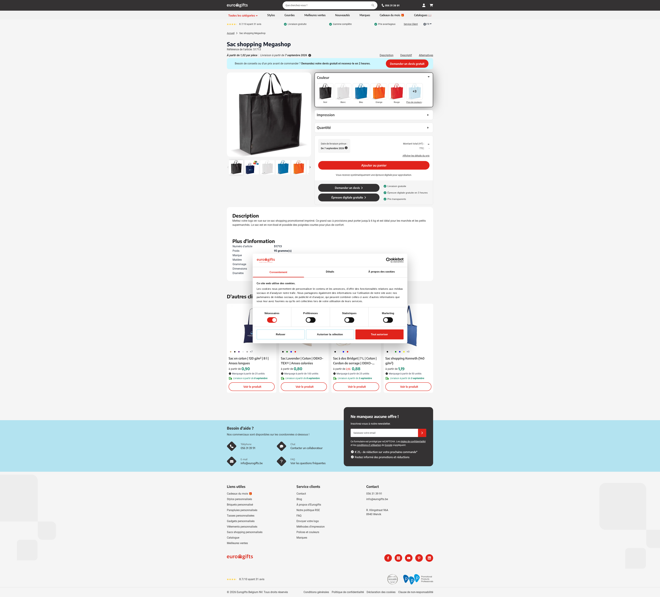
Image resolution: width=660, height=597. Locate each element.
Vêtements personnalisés (242, 526)
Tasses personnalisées (240, 515)
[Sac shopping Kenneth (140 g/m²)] (408, 325)
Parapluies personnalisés (242, 510)
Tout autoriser (379, 334)
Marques (301, 537)
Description (386, 55)
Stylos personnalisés (239, 499)
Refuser (280, 334)
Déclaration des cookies (381, 592)
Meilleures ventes (237, 543)
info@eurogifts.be (377, 499)
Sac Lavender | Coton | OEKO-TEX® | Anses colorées (302, 360)
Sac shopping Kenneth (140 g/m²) (405, 360)
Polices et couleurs (307, 532)
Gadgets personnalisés (241, 521)
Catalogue (233, 537)
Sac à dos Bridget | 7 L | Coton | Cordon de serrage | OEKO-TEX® (355, 361)
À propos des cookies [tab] (381, 271)
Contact (301, 493)
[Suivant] (308, 116)
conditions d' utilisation (369, 445)
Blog (299, 499)
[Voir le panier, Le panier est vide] (431, 5)
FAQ (298, 515)
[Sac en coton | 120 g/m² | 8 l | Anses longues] (251, 325)
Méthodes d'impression (310, 526)
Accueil (230, 33)
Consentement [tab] (278, 272)
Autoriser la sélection (330, 334)
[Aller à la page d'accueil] (237, 5)
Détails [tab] (330, 271)
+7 (251, 351)
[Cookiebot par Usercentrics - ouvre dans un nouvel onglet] (388, 260)
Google (388, 445)
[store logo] (278, 558)
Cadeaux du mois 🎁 (239, 493)
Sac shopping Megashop (252, 33)
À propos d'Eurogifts (308, 504)
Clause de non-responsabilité (415, 592)
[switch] (311, 320)
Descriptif (406, 55)
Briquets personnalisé (240, 504)
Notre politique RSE (308, 510)
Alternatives (426, 55)
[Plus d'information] (309, 55)
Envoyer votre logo (307, 521)
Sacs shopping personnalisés (244, 532)
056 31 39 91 (392, 5)
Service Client (411, 24)
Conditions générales (316, 592)
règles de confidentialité (413, 441)
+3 (408, 351)
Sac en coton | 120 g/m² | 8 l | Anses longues (249, 360)
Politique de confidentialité (348, 592)
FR (427, 24)
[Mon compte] (424, 5)
